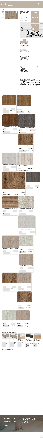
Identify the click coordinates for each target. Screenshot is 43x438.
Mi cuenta (14, 418)
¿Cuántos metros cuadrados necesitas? (23, 24)
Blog (16, 2)
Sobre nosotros (15, 422)
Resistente (35, 15)
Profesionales (10, 5)
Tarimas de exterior (7, 421)
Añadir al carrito (24, 41)
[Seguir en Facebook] (32, 419)
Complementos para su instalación (25, 87)
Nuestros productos (9, 9)
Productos (12, 2)
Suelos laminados (7, 418)
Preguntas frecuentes (16, 419)
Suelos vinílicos (6, 419)
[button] (16, 12)
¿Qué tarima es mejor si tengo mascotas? (21, 376)
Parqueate (4, 9)
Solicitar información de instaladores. (24, 51)
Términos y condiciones (37, 429)
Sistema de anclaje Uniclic (35, 20)
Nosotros (9, 2)
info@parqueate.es (26, 418)
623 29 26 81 (25, 420)
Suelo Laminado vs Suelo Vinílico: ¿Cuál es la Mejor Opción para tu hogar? (21, 407)
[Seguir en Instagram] (34, 419)
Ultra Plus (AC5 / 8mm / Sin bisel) (18, 9)
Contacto (13, 5)
